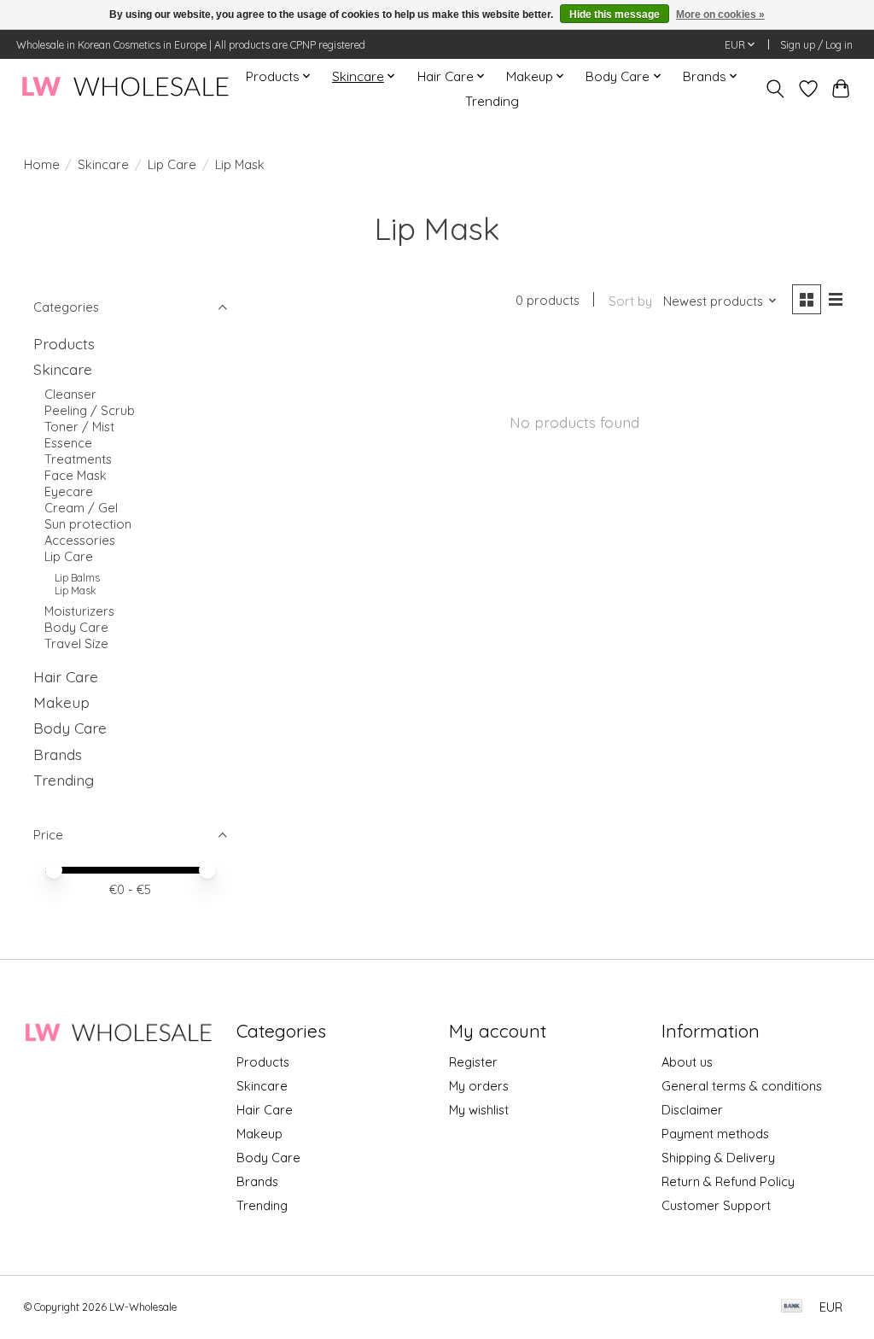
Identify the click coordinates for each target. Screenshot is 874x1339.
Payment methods (715, 1134)
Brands (57, 754)
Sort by (630, 301)
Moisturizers (79, 611)
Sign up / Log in (816, 44)
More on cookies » (720, 14)
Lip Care (172, 164)
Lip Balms (77, 577)
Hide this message (614, 14)
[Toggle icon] (774, 88)
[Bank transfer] (792, 1307)
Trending (492, 101)
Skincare (103, 164)
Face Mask (75, 475)
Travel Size (76, 643)
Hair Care (65, 676)
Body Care (76, 627)
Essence (68, 443)
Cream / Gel (81, 508)
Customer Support (716, 1205)
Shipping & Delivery (718, 1157)
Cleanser (70, 394)
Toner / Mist (79, 426)
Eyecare (68, 491)
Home (42, 164)
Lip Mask (75, 590)
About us (687, 1062)
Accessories (79, 540)
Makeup (61, 702)
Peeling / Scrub (89, 410)
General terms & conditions (741, 1086)
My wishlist (479, 1110)
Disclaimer (692, 1110)
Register (473, 1062)
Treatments (78, 459)
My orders (479, 1086)
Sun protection (87, 524)
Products (64, 343)
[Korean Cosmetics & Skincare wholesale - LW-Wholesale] (125, 88)
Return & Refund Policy (728, 1181)
